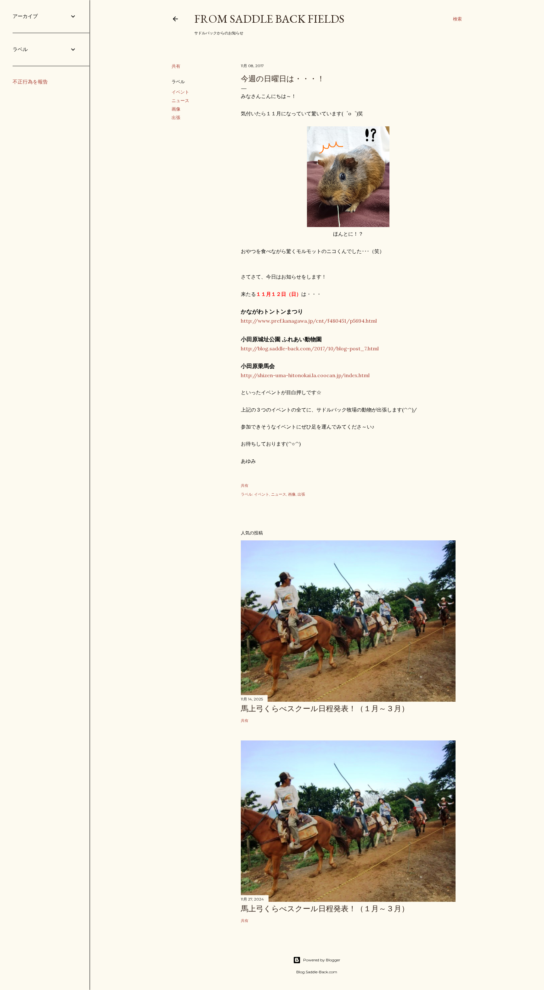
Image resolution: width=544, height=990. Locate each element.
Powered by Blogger (321, 960)
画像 (176, 109)
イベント (180, 92)
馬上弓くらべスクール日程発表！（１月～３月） (325, 708)
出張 (176, 117)
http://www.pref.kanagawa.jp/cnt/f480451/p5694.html (309, 321)
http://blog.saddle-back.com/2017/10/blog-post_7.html (310, 348)
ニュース (180, 100)
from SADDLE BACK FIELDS (269, 18)
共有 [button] (176, 66)
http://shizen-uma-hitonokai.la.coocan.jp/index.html (305, 375)
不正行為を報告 (30, 82)
